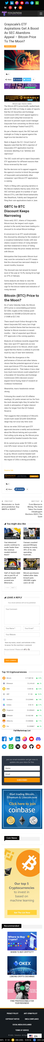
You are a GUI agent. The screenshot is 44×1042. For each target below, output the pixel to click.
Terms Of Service (22, 1030)
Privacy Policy (12, 1013)
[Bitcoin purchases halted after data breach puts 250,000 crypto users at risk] (31, 564)
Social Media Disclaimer (22, 1025)
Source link (8, 470)
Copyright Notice (12, 1019)
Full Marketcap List (22, 730)
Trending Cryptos (10, 46)
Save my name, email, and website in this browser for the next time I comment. (20, 644)
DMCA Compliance (32, 1019)
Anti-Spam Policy (30, 1013)
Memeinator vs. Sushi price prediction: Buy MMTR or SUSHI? (11, 506)
